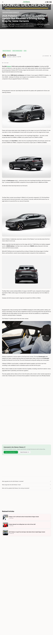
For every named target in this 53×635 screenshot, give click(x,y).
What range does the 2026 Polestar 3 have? (11, 484)
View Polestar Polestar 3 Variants (10, 12)
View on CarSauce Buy (10, 452)
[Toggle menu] (3, 2)
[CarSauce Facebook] (47, 2)
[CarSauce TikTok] (45, 2)
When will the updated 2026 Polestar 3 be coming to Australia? (15, 488)
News (3, 10)
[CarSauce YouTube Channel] (50, 2)
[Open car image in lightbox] (26, 111)
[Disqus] (26, 424)
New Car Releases (7, 50)
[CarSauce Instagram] (49, 2)
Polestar (8, 10)
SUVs (25, 50)
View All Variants (23, 452)
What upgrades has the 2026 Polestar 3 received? (12, 481)
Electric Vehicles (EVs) (17, 50)
